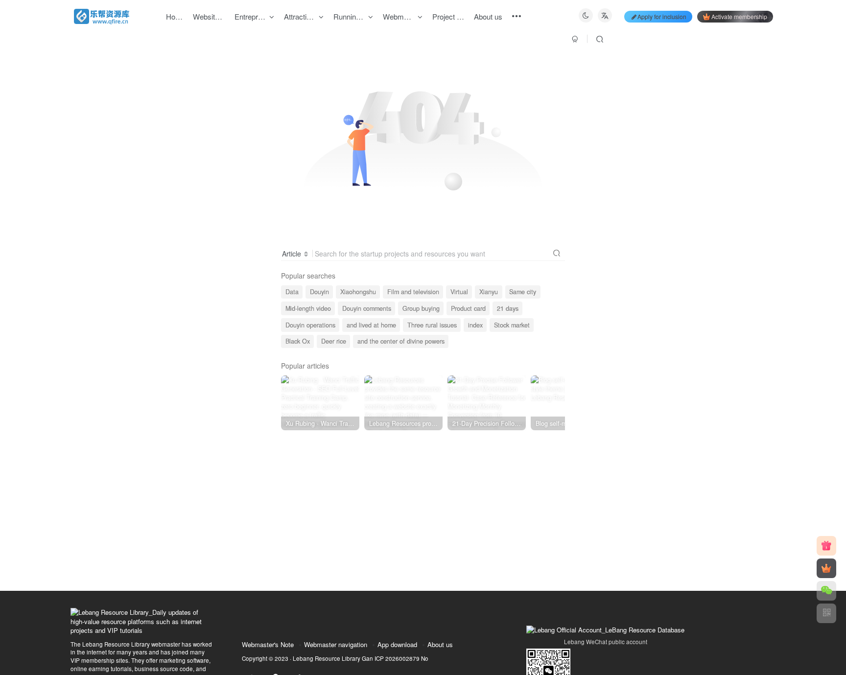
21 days (507, 308)
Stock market (512, 325)
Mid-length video (308, 308)
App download (397, 644)
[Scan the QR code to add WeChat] (826, 591)
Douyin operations (310, 325)
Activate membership (739, 16)
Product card (468, 308)
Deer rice (333, 341)
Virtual (459, 291)
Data (292, 291)
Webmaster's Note (268, 644)
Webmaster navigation (335, 644)
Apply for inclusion (661, 16)
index (475, 325)
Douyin (319, 291)
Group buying (421, 308)
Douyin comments (366, 308)
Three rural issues (432, 325)
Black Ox (297, 341)
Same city (522, 291)
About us (440, 644)
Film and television (413, 291)
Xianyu (488, 291)
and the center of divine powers (401, 341)
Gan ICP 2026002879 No (395, 658)
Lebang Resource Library (326, 658)
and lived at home (371, 325)
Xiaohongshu (358, 291)
